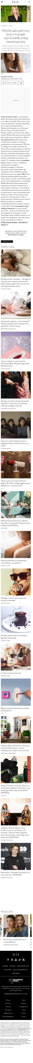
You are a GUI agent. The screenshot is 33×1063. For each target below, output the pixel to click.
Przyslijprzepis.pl (24, 1006)
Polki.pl (23, 1000)
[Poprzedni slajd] (1, 925)
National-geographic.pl (8, 1016)
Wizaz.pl (24, 1013)
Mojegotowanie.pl (8, 1013)
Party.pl (8, 1000)
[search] (29, 2)
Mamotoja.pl (8, 1010)
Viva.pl (23, 1010)
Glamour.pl (8, 1003)
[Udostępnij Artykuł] (21, 83)
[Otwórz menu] (2, 2)
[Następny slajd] (30, 925)
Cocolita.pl (8, 1006)
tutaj (13, 1047)
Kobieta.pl (23, 1003)
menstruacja (7, 241)
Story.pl (24, 1016)
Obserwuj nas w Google (10, 83)
